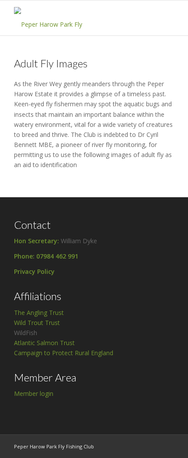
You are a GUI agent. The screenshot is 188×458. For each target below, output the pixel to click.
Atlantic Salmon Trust (44, 343)
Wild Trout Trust (37, 322)
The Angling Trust (39, 312)
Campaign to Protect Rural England (63, 353)
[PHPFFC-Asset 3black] (78, 17)
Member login (33, 393)
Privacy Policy (34, 271)
